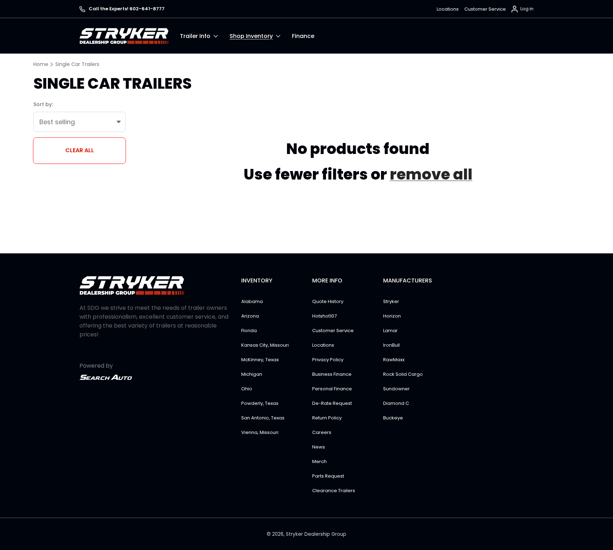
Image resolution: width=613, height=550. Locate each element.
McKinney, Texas (260, 359)
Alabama (252, 301)
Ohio (246, 388)
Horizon (392, 316)
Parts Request (328, 476)
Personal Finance (332, 388)
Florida (249, 330)
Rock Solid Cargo (403, 374)
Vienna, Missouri (259, 432)
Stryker (391, 301)
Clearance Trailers (333, 490)
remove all (431, 174)
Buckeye (393, 417)
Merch (319, 461)
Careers (321, 432)
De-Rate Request (332, 403)
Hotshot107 (324, 316)
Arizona (250, 316)
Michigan (251, 374)
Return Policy (327, 417)
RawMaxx (393, 359)
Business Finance (332, 374)
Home (40, 64)
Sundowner (396, 388)
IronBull (391, 345)
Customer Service (485, 9)
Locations (448, 9)
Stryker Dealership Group (316, 534)
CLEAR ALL (79, 150)
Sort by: (43, 104)
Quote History (327, 301)
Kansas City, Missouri (265, 345)
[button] (205, 36)
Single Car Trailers (77, 64)
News (318, 447)
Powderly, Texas (259, 403)
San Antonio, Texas (263, 417)
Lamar (390, 330)
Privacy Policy (327, 359)
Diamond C (396, 403)
